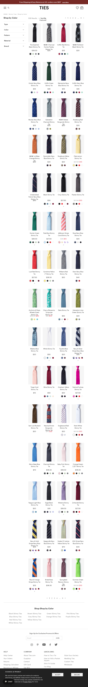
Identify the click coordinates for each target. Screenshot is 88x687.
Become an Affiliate (11, 668)
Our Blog (47, 667)
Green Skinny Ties (53, 613)
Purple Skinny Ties (73, 617)
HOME (5, 14)
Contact (27, 661)
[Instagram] (32, 645)
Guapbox (27, 658)
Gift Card (27, 665)
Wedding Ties (69, 658)
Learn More (65, 2)
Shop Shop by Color (44, 608)
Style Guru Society (71, 655)
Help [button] (6, 652)
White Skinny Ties (15, 623)
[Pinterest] (38, 645)
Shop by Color (22, 14)
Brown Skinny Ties (34, 613)
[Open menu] (5, 7)
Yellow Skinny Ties (34, 620)
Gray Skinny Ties (34, 617)
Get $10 (27, 668)
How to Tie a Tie (50, 655)
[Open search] (8, 7)
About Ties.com (30, 655)
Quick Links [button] (49, 652)
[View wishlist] (77, 7)
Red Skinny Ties (15, 620)
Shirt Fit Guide (49, 663)
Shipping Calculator (11, 665)
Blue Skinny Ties (15, 617)
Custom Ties (69, 661)
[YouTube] (44, 645)
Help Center (8, 655)
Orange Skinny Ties (53, 617)
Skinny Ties (12, 14)
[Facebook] (50, 645)
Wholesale (68, 665)
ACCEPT (57, 674)
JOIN (57, 638)
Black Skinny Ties (15, 613)
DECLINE (77, 674)
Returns (6, 661)
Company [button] (28, 652)
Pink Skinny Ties (73, 613)
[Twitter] (56, 645)
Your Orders (8, 658)
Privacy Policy (27, 681)
